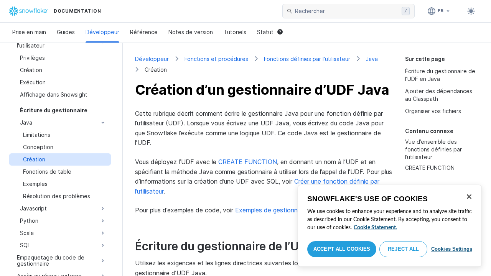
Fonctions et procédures (216, 59)
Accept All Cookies (341, 249)
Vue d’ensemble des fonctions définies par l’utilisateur (433, 149)
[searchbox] (347, 11)
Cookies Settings (451, 249)
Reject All (403, 249)
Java (372, 59)
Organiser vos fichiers (433, 111)
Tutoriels (235, 32)
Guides (66, 32)
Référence (144, 32)
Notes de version (190, 32)
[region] (390, 226)
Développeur (102, 32)
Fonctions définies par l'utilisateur (307, 59)
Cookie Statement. (375, 227)
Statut (265, 32)
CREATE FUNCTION (430, 167)
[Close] (469, 196)
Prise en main (29, 32)
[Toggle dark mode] (471, 11)
